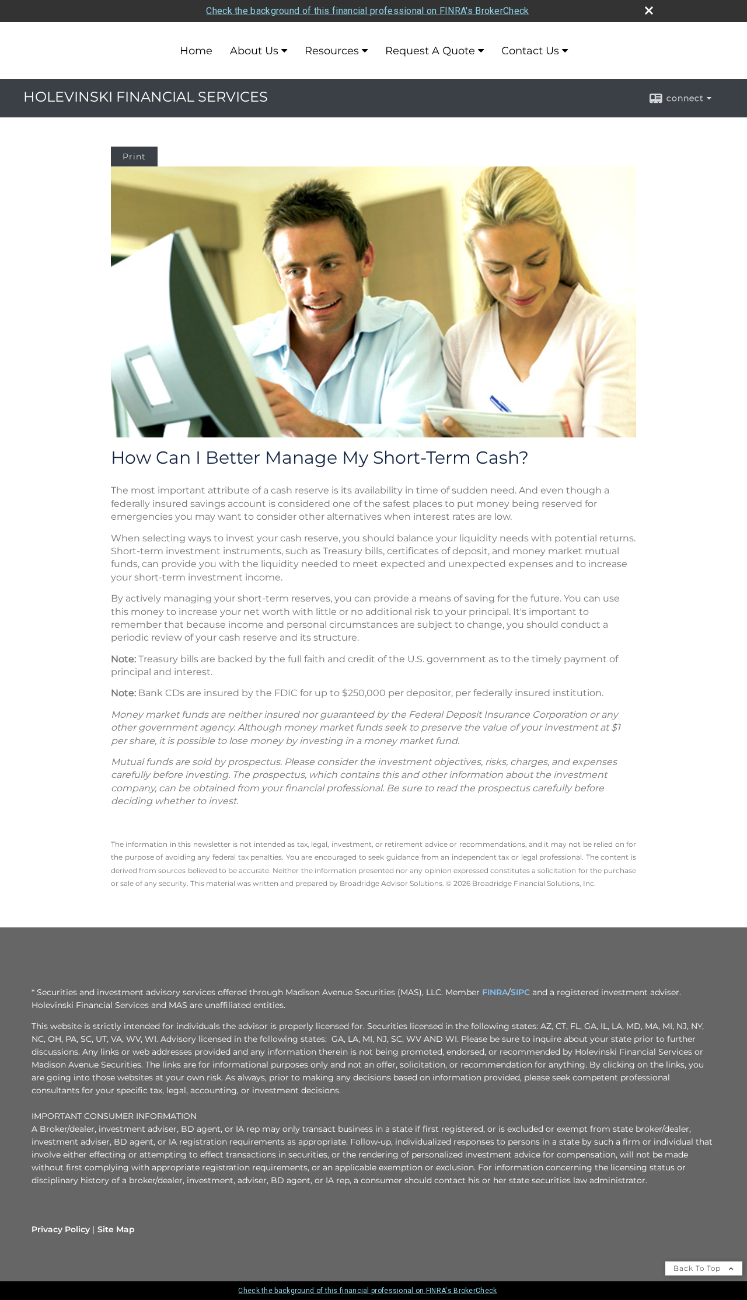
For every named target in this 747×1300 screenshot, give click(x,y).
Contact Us (530, 50)
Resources (332, 50)
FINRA (495, 992)
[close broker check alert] (649, 10)
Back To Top (698, 1268)
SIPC (520, 992)
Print (134, 156)
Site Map (116, 1229)
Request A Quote (430, 50)
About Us (254, 50)
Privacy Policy (61, 1229)
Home (196, 50)
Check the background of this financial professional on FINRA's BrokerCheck (367, 10)
